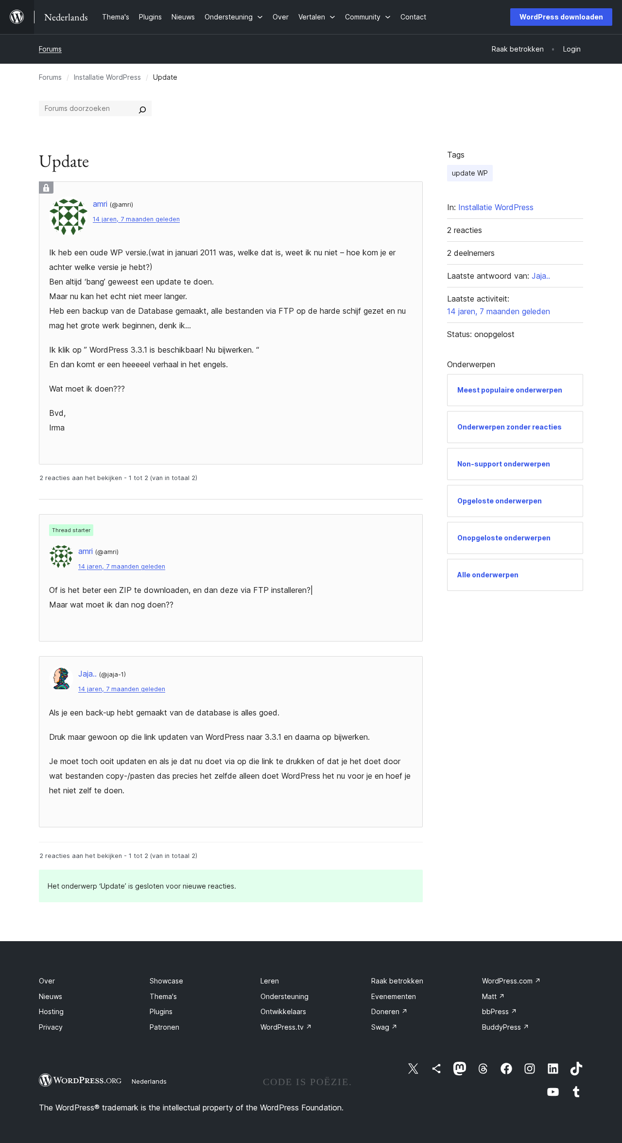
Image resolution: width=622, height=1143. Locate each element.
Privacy (51, 1027)
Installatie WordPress (107, 77)
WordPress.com (511, 981)
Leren (269, 981)
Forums (50, 49)
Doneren (389, 1011)
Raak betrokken (397, 981)
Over (47, 981)
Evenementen (393, 996)
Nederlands (149, 1081)
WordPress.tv (286, 1027)
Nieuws (50, 996)
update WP (470, 173)
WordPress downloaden (561, 17)
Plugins (161, 1011)
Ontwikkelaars (283, 1011)
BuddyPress (505, 1027)
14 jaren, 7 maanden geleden (136, 219)
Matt (493, 996)
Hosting (51, 1011)
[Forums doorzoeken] (142, 108)
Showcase (166, 981)
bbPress (499, 1011)
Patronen (164, 1027)
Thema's (163, 996)
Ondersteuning (284, 996)
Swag (384, 1027)
